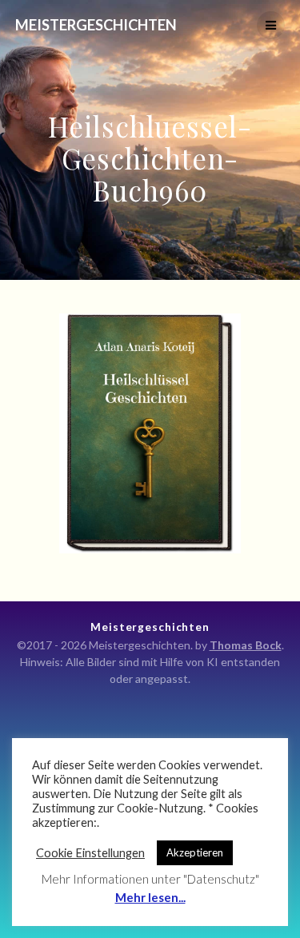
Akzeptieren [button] (194, 852)
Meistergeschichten (96, 25)
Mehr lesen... (150, 897)
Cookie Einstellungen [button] (90, 853)
